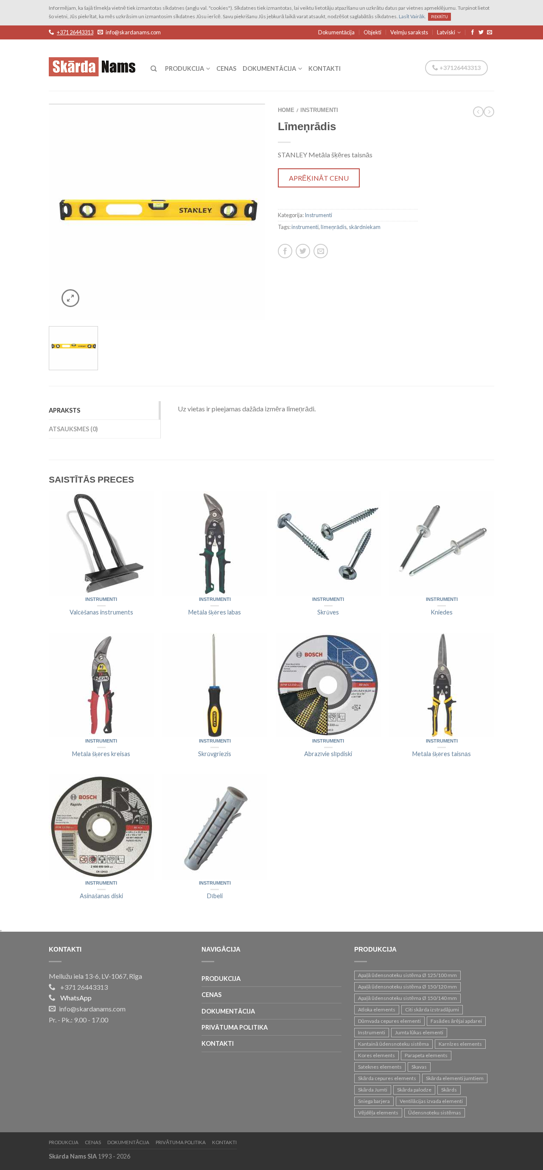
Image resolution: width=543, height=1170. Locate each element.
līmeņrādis (334, 226)
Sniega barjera (374, 1101)
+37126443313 (459, 67)
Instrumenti (319, 110)
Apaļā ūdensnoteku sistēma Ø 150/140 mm (407, 998)
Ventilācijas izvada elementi (431, 1101)
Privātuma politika (235, 1027)
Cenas (226, 68)
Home (286, 110)
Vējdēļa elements (378, 1112)
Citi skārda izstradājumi (432, 1009)
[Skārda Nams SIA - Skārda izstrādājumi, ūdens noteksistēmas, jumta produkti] (93, 64)
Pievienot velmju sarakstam (243, 124)
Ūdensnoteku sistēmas (434, 1112)
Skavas (419, 1067)
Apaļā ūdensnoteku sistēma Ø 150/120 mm (407, 986)
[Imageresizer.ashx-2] (157, 211)
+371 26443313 (75, 32)
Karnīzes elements (460, 1044)
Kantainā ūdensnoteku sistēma (393, 1044)
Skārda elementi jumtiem (455, 1078)
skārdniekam (365, 226)
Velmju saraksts (409, 32)
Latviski (446, 32)
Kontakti (324, 68)
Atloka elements (376, 1009)
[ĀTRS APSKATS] (101, 543)
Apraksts (64, 410)
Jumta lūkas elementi (419, 1032)
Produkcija (184, 68)
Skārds (449, 1089)
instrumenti (305, 226)
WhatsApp (76, 998)
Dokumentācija (336, 32)
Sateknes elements (380, 1067)
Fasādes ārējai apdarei (456, 1021)
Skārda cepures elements (387, 1078)
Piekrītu (439, 16)
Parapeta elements (426, 1055)
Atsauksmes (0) (73, 429)
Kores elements (376, 1055)
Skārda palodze (414, 1089)
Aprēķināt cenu (319, 178)
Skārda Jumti (372, 1089)
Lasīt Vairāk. (412, 16)
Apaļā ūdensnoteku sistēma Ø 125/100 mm (407, 975)
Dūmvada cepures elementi (389, 1021)
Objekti (372, 32)
